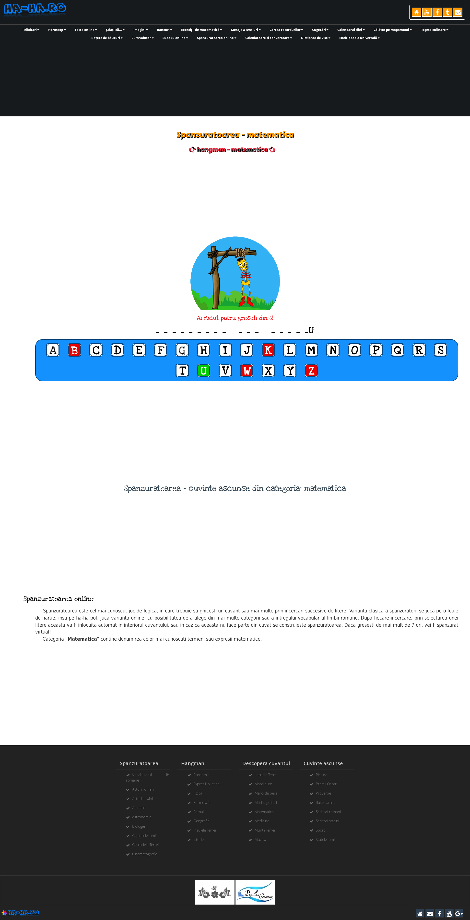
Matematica (264, 811)
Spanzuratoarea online (216, 38)
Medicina (262, 820)
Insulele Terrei (204, 830)
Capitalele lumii (144, 835)
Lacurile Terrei (266, 774)
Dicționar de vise (315, 38)
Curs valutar (141, 38)
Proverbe (323, 793)
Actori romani (143, 789)
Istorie (198, 839)
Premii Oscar (326, 783)
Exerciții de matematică (200, 29)
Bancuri (163, 29)
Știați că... (114, 29)
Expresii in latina (206, 783)
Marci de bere (266, 793)
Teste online (85, 29)
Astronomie (141, 816)
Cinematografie (144, 853)
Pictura (321, 774)
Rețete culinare (433, 29)
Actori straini (142, 798)
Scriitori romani (328, 811)
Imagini (139, 29)
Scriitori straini (327, 820)
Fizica (197, 793)
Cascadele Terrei (145, 844)
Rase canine (325, 802)
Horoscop (56, 29)
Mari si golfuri (266, 802)
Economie (201, 774)
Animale (138, 807)
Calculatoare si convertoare (267, 38)
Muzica (260, 839)
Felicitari (30, 29)
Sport (320, 830)
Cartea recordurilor (285, 29)
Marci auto (263, 783)
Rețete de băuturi (106, 38)
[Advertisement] (235, 77)
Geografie (201, 820)
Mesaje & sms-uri (245, 29)
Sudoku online (174, 38)
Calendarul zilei (350, 29)
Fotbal (198, 811)
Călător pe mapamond (392, 29)
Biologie (138, 826)
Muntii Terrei (265, 830)
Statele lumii (325, 839)
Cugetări (319, 29)
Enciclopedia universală (358, 38)
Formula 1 (201, 802)
